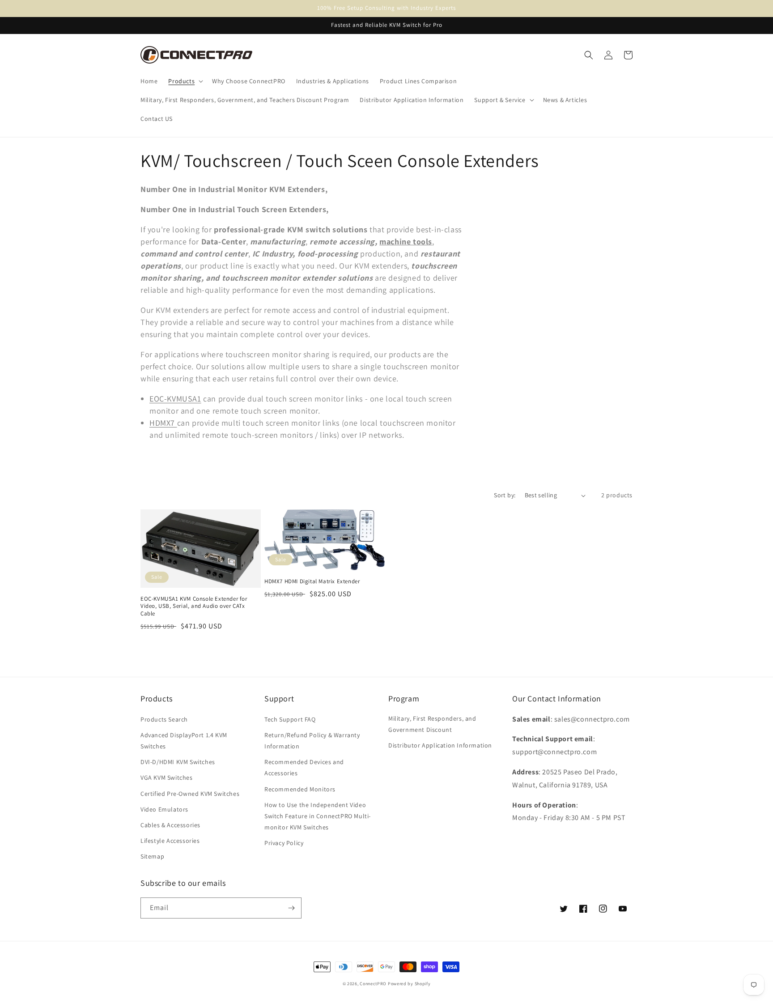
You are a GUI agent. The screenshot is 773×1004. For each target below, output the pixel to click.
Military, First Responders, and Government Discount (432, 724)
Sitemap (152, 856)
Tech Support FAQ (290, 719)
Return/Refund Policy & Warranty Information (312, 740)
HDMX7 (163, 423)
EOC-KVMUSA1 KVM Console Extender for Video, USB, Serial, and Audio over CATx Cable (193, 606)
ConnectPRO (373, 984)
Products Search (164, 719)
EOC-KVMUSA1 (175, 398)
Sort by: (504, 495)
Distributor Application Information (440, 745)
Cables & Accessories (170, 825)
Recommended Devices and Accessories (304, 767)
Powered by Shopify (409, 984)
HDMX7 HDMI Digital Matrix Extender (312, 581)
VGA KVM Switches (166, 777)
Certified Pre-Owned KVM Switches (189, 794)
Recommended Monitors (300, 789)
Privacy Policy (283, 843)
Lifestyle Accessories (170, 841)
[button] (185, 81)
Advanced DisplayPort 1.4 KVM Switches (183, 740)
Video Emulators (164, 809)
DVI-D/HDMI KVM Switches (177, 762)
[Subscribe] (291, 908)
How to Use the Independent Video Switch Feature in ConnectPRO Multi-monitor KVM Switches (317, 816)
